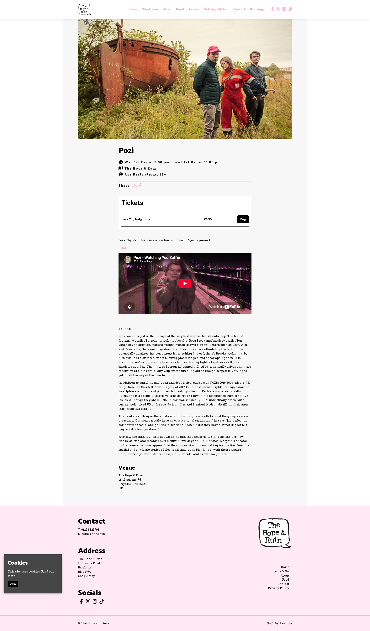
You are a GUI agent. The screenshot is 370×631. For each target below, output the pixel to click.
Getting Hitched (216, 9)
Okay (12, 584)
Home (133, 9)
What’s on (150, 9)
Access (194, 9)
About (285, 575)
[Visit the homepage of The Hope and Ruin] (84, 9)
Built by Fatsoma (279, 623)
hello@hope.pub (93, 534)
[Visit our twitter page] (277, 9)
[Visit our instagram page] (283, 9)
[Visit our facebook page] (271, 9)
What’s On (281, 571)
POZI (122, 248)
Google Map (86, 576)
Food (180, 9)
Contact (239, 9)
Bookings (257, 9)
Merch (167, 9)
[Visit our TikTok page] (289, 9)
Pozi (126, 150)
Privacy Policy (278, 588)
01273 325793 (90, 529)
